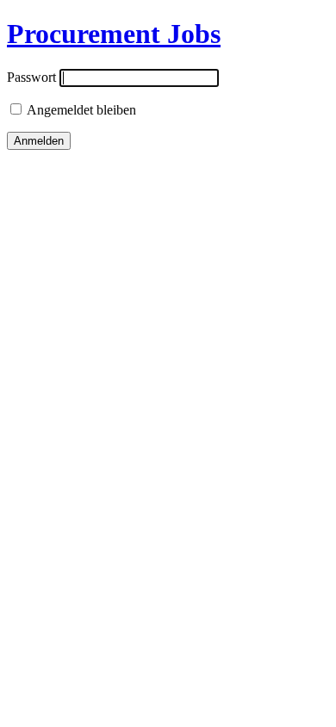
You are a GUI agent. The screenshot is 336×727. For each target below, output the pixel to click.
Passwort (31, 77)
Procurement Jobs (114, 33)
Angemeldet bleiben (80, 110)
